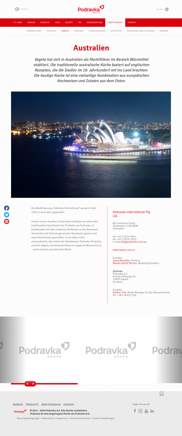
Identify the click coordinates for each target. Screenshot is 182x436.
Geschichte (116, 31)
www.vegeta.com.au (124, 249)
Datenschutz (48, 418)
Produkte (45, 22)
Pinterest (6, 221)
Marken (31, 22)
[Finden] (167, 9)
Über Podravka (115, 22)
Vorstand (78, 31)
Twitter (6, 214)
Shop (57, 22)
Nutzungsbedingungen (28, 418)
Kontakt (132, 22)
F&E (79, 22)
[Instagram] (140, 410)
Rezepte (69, 22)
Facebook (6, 208)
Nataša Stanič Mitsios (125, 263)
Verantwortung (95, 22)
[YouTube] (146, 410)
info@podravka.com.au (134, 241)
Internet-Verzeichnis (80, 418)
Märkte (65, 31)
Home (19, 22)
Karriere (164, 31)
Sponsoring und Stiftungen (140, 31)
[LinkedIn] (152, 410)
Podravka (91, 9)
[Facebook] (135, 410)
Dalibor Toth (119, 292)
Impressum (62, 418)
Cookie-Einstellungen (103, 418)
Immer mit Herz (34, 31)
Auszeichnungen (97, 31)
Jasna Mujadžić (121, 260)
